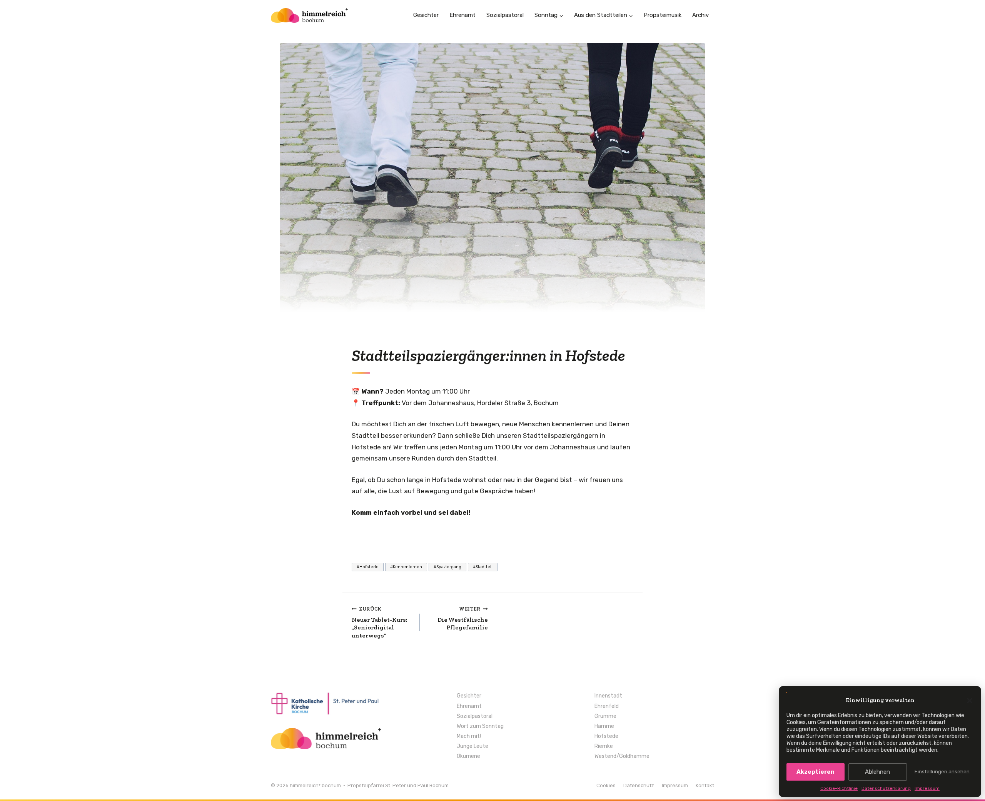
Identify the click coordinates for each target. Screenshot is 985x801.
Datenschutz (638, 785)
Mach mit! (469, 736)
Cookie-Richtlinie (839, 788)
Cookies (606, 785)
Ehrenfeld (606, 706)
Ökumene (468, 756)
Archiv (700, 15)
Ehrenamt (462, 15)
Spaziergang (447, 566)
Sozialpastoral (505, 15)
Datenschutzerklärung (886, 788)
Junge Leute (472, 746)
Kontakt (705, 785)
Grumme (605, 716)
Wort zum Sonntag (480, 726)
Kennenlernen (406, 566)
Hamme (604, 726)
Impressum (927, 788)
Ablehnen (877, 771)
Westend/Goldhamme (621, 756)
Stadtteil (482, 566)
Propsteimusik (662, 15)
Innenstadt (608, 696)
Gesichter (426, 15)
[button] (969, 700)
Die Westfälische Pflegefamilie (462, 618)
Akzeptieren (815, 771)
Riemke (603, 746)
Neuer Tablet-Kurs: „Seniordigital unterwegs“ (379, 622)
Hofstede (368, 566)
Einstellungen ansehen (942, 771)
